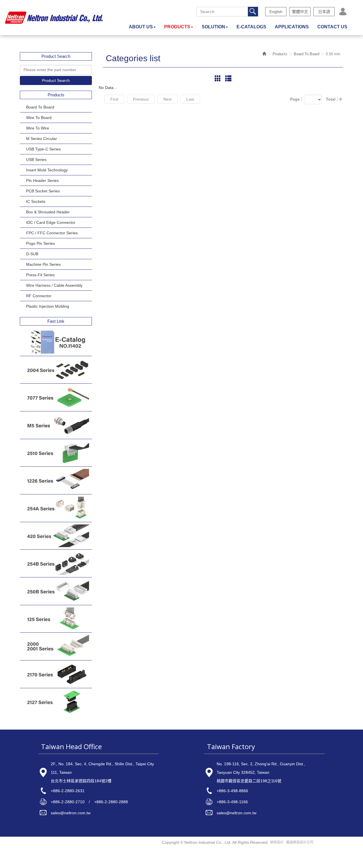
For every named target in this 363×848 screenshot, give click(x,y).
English (275, 11)
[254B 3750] (56, 563)
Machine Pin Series (43, 264)
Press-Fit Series (40, 275)
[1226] (56, 480)
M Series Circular (41, 138)
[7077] (56, 397)
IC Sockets (35, 201)
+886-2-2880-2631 (68, 791)
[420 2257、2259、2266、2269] (56, 536)
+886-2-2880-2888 (111, 802)
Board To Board (40, 107)
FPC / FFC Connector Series (52, 233)
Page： (297, 99)
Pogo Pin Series (40, 243)
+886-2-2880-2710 (68, 802)
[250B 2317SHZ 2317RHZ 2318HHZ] (56, 591)
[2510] (56, 453)
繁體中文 (300, 11)
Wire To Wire (37, 128)
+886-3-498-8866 (232, 791)
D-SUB (32, 254)
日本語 (324, 11)
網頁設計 (277, 842)
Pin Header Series (42, 180)
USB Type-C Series (43, 149)
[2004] (56, 370)
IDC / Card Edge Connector (50, 222)
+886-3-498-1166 (232, 802)
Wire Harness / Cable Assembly (54, 285)
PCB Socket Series (43, 191)
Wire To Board (39, 117)
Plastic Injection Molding (47, 306)
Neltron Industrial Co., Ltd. (54, 17)
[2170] (56, 674)
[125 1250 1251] (56, 619)
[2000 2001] (56, 646)
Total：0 (334, 99)
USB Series (36, 159)
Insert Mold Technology (47, 170)
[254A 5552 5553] (56, 508)
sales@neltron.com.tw (70, 813)
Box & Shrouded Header (48, 212)
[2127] (56, 702)
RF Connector (38, 296)
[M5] (56, 425)
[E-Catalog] (56, 342)
